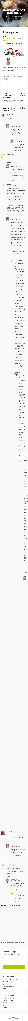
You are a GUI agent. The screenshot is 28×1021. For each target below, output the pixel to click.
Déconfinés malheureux (8, 981)
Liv (6, 101)
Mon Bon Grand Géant (8, 983)
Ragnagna (7, 38)
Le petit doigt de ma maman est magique (7, 94)
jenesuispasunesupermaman (13, 864)
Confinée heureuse (7, 984)
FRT (18, 1018)
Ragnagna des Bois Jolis (14, 11)
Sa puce (5, 988)
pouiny (8, 184)
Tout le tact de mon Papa (20, 93)
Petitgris (8, 154)
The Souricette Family (14, 100)
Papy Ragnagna (11, 101)
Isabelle (8, 114)
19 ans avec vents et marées (10, 979)
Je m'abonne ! (14, 966)
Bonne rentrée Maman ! (8, 986)
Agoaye (8, 831)
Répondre (9, 122)
